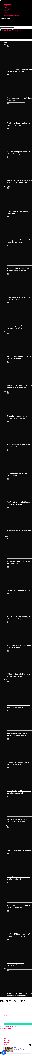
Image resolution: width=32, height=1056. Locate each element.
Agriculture (7, 186)
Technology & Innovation (11, 15)
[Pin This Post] (18, 1009)
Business (6, 331)
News (5, 44)
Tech (5, 14)
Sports (6, 10)
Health (6, 7)
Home (5, 42)
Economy (6, 536)
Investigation (8, 9)
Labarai (5, 968)
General (6, 5)
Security (6, 680)
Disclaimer (7, 1042)
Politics (6, 391)
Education (6, 825)
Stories (6, 12)
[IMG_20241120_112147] (8, 1027)
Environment (7, 4)
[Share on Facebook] (18, 1005)
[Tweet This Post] (18, 1007)
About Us (6, 1047)
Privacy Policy (7, 1044)
